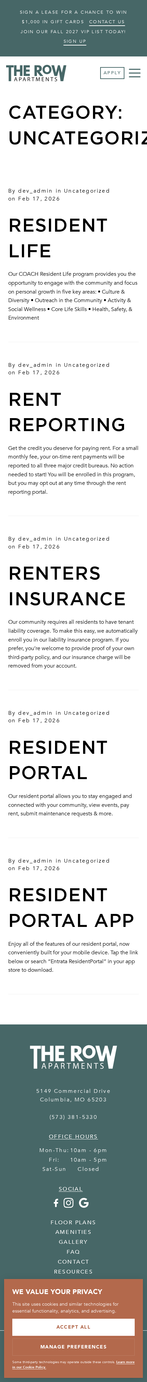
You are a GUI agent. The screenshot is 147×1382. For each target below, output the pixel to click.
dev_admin (35, 191)
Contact (74, 1262)
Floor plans (73, 1222)
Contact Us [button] (107, 22)
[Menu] (135, 73)
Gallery (73, 1242)
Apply (112, 73)
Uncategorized (87, 191)
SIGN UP (75, 41)
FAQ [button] (73, 1252)
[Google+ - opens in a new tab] (84, 1206)
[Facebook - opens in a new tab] (55, 1206)
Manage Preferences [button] (73, 1347)
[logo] (73, 1071)
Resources (73, 1272)
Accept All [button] (73, 1327)
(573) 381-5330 (74, 1117)
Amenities (73, 1232)
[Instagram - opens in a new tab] (69, 1206)
